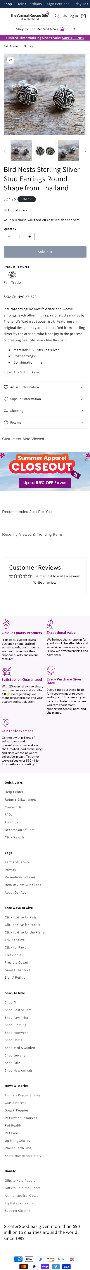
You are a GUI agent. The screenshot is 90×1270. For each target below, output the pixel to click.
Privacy (10, 869)
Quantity (10, 229)
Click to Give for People (23, 924)
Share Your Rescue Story (23, 1155)
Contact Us (13, 807)
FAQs (8, 814)
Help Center (14, 792)
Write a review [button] (44, 582)
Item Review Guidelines (23, 884)
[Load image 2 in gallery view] (44, 150)
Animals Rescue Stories (22, 1095)
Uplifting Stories (17, 1140)
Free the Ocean (16, 962)
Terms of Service (17, 862)
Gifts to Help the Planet (22, 1188)
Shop (7, 4)
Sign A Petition (16, 977)
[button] (57, 16)
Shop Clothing (15, 1025)
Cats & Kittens (15, 1102)
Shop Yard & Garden (20, 1047)
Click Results (14, 837)
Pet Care (11, 1133)
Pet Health (13, 1125)
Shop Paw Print (16, 1017)
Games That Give (17, 970)
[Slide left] (5, 151)
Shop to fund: (37, 29)
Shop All (11, 1002)
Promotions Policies (20, 877)
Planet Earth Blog (18, 1148)
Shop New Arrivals (18, 1070)
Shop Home (13, 1040)
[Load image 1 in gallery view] (21, 150)
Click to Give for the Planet (25, 932)
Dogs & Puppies (16, 1110)
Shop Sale (12, 1062)
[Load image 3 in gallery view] (68, 150)
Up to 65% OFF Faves (45, 483)
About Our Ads (15, 892)
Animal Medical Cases (21, 1195)
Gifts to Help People (20, 1180)
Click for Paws (15, 947)
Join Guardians (29, 4)
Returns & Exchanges (20, 799)
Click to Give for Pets (20, 917)
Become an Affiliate (20, 829)
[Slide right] (85, 151)
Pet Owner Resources (21, 1118)
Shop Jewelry (15, 1055)
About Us (11, 822)
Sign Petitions (58, 4)
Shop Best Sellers (18, 1010)
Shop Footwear (16, 1032)
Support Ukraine (17, 1210)
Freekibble (13, 955)
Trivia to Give (15, 939)
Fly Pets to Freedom (20, 1203)
